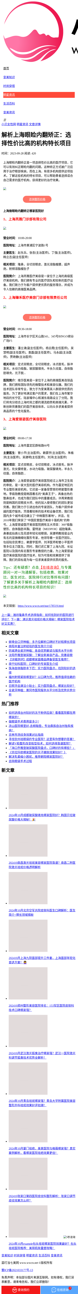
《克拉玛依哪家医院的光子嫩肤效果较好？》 (38, 752)
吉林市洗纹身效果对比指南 (26, 734)
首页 (6, 68)
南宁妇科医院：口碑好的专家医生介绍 (33, 663)
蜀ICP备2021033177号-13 (17, 1270)
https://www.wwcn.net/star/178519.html (41, 605)
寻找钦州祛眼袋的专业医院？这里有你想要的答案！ (42, 739)
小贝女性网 (8, 124)
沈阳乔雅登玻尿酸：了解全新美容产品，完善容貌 (41, 655)
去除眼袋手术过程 (20, 761)
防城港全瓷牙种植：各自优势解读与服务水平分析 (41, 650)
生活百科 (9, 103)
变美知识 (9, 77)
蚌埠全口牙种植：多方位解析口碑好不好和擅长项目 (42, 641)
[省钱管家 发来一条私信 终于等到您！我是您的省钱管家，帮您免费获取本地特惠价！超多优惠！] (69, 1245)
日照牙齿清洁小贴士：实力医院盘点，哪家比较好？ (42, 685)
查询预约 (23, 1289)
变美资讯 (9, 112)
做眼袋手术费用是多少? (24, 721)
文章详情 (35, 124)
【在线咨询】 (50, 567)
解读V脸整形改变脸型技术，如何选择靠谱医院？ (40, 743)
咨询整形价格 (37, 199)
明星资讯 (9, 94)
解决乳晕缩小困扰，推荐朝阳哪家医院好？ (36, 756)
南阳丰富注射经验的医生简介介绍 (30, 646)
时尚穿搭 (9, 86)
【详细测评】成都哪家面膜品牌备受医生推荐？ (39, 659)
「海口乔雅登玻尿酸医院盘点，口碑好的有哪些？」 (42, 747)
